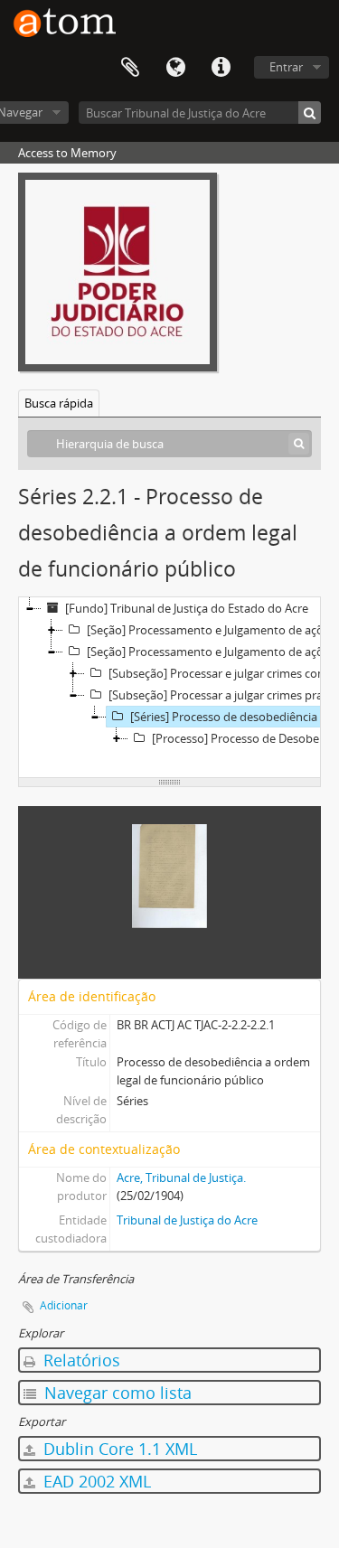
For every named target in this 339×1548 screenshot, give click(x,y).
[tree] (169, 687)
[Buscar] (309, 112)
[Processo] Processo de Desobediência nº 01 (245, 738)
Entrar (286, 67)
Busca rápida (58, 403)
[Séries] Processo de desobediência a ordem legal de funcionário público (234, 716)
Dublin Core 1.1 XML (118, 1448)
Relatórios (79, 1360)
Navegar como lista (116, 1392)
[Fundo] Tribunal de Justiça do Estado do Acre (186, 608)
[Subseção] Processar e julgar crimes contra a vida (222, 673)
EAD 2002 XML (95, 1481)
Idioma (175, 67)
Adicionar (64, 1305)
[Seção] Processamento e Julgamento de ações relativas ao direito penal (211, 651)
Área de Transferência (130, 67)
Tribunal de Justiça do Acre (187, 1220)
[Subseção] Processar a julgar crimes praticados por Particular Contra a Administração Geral (222, 695)
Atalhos (220, 67)
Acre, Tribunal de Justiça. (181, 1177)
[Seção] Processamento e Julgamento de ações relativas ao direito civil (211, 630)
